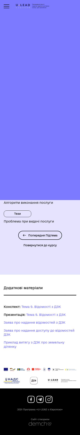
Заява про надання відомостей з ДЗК (34, 322)
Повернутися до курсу (40, 245)
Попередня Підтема (42, 235)
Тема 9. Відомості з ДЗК (41, 306)
